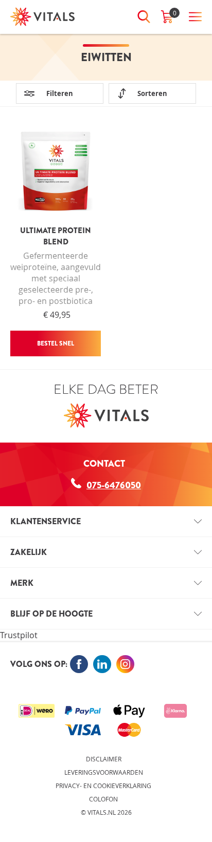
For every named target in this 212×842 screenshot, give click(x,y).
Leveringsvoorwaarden (103, 772)
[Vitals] (42, 16)
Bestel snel (55, 343)
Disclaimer (103, 759)
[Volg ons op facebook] (79, 664)
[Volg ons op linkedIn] (102, 664)
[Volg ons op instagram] (125, 664)
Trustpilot (19, 635)
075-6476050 (113, 485)
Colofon (103, 799)
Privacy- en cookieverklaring (103, 785)
